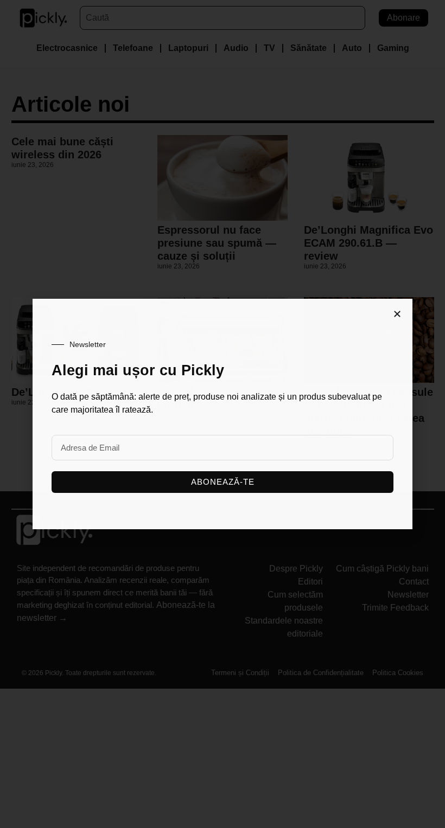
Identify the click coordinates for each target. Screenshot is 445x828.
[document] (222, 414)
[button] (397, 314)
